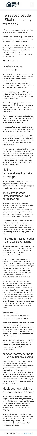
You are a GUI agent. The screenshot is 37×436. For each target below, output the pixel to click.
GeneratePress (28, 433)
